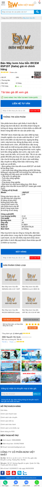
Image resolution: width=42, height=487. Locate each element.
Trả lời (4, 342)
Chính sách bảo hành (8, 424)
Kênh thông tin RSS (7, 431)
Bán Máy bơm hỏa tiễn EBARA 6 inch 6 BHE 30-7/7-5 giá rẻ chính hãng (31, 289)
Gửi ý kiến (33, 328)
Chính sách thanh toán (9, 414)
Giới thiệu (4, 410)
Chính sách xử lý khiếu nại (10, 428)
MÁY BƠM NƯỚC (16, 18)
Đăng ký (36, 394)
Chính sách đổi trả (7, 421)
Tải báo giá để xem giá (14, 92)
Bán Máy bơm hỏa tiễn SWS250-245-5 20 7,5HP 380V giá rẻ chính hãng (11, 289)
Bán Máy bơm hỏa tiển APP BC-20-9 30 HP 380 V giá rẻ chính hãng (31, 312)
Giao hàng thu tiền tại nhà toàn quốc (21, 97)
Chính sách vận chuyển (9, 417)
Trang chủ (4, 18)
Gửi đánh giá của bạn (11, 319)
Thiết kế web (24, 478)
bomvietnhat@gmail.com (16, 447)
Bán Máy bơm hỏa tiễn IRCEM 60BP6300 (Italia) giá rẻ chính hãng (11, 312)
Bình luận (13, 72)
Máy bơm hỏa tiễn (29, 18)
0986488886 (16, 440)
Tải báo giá (37, 77)
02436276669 (19, 443)
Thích (11, 342)
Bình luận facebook (31, 319)
